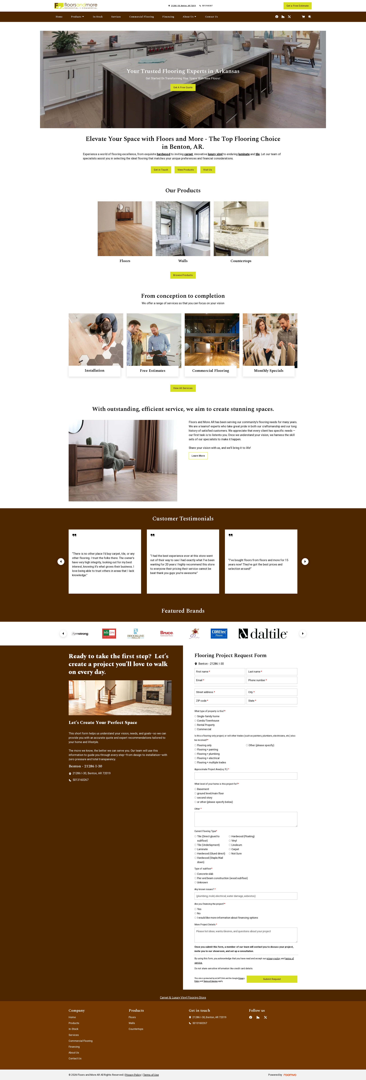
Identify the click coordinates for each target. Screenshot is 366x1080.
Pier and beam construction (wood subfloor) (222, 878)
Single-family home (208, 716)
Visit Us (207, 169)
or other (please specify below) (215, 801)
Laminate (202, 849)
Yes (199, 909)
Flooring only (204, 745)
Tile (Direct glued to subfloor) (208, 838)
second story (204, 797)
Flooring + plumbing (208, 753)
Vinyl (234, 840)
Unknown (202, 882)
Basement (203, 789)
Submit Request (272, 979)
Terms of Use (151, 1074)
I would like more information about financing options (227, 917)
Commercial (204, 729)
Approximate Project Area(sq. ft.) (211, 769)
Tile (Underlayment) (208, 844)
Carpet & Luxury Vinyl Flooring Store (183, 997)
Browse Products (183, 275)
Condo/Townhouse (208, 720)
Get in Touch (161, 169)
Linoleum (236, 844)
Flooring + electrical (208, 758)
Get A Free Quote (183, 87)
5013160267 (207, 6)
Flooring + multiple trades (211, 762)
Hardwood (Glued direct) (211, 853)
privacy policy (273, 958)
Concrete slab (205, 873)
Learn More (198, 455)
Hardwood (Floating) (243, 836)
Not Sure (236, 853)
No (198, 913)
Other (197, 808)
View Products (186, 169)
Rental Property (206, 724)
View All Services (183, 388)
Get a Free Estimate (298, 5)
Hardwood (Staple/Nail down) (210, 860)
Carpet (235, 849)
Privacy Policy (133, 1074)
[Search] (310, 17)
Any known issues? (204, 889)
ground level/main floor (210, 793)
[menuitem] (59, 17)
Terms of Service (211, 981)
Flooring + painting (207, 749)
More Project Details (205, 924)
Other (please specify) (261, 745)
